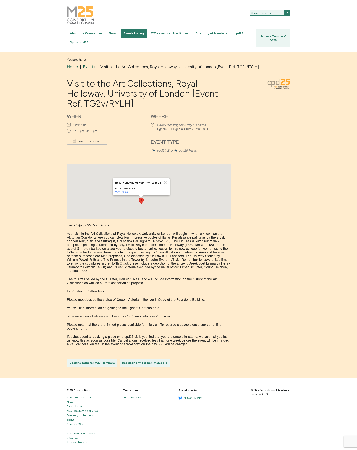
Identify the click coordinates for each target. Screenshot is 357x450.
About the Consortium (86, 33)
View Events (121, 191)
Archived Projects (77, 442)
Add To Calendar (90, 141)
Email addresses (132, 397)
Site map (72, 438)
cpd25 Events (167, 150)
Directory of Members (211, 33)
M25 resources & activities (170, 33)
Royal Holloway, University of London (181, 125)
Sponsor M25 (79, 42)
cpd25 (238, 33)
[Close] (165, 182)
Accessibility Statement (81, 433)
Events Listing (134, 33)
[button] (141, 201)
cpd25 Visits (188, 150)
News (113, 33)
